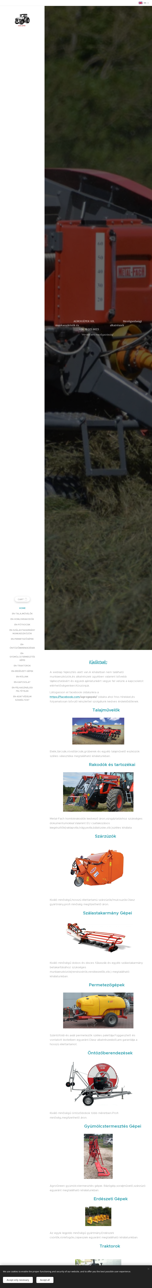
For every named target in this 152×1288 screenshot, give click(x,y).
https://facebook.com (65, 697)
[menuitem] (22, 608)
